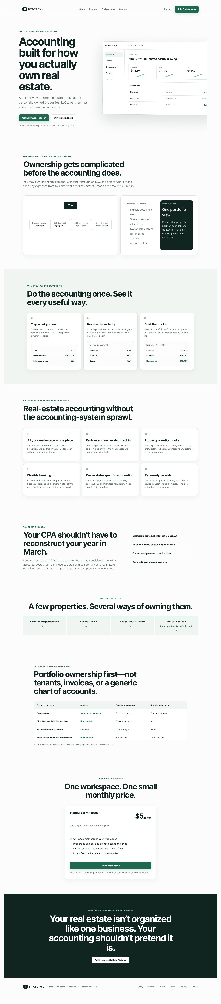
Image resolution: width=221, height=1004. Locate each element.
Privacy (162, 986)
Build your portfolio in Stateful (110, 960)
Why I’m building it (63, 117)
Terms (172, 986)
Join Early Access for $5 (34, 117)
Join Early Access (187, 9)
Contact (123, 9)
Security (183, 986)
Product (93, 9)
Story (82, 9)
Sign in (167, 9)
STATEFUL (33, 9)
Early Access (108, 9)
